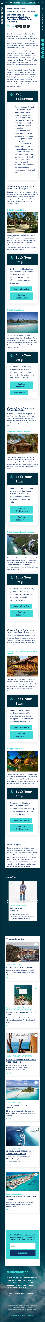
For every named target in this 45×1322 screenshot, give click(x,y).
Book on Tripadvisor (21, 385)
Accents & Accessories (13, 1009)
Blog (33, 11)
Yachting (8, 3)
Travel (17, 3)
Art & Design (25, 1009)
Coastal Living (27, 1008)
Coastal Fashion (15, 905)
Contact (29, 1293)
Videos (30, 1285)
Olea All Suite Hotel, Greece (19, 967)
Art (31, 1009)
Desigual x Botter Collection (18, 909)
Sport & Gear (12, 1283)
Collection (19, 1293)
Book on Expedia (21, 289)
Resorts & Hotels (29, 3)
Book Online (19, 392)
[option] (23, 901)
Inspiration (12, 1285)
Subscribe (22, 1253)
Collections (12, 1287)
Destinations (19, 9)
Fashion (23, 905)
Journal (26, 11)
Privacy (10, 1295)
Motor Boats (23, 1287)
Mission (10, 1293)
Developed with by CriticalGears (22, 1315)
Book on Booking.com (22, 296)
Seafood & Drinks (26, 1283)
